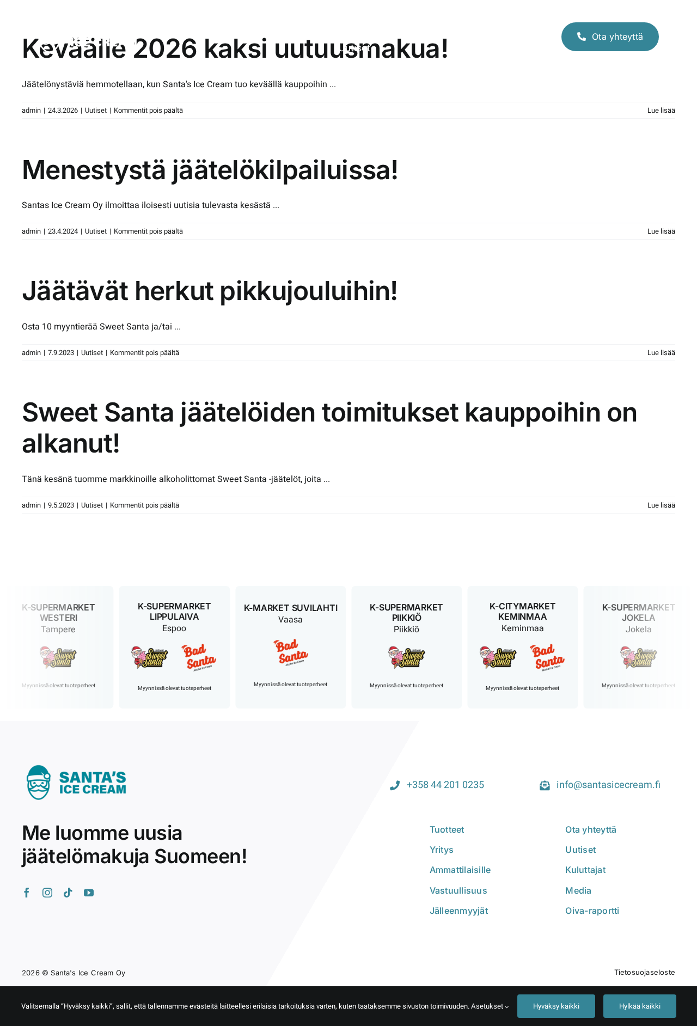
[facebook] (27, 892)
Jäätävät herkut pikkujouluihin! (210, 290)
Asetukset (488, 1006)
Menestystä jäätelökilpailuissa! (210, 170)
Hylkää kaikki (640, 1006)
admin (31, 110)
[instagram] (47, 892)
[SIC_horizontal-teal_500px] (76, 764)
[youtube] (89, 892)
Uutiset (96, 110)
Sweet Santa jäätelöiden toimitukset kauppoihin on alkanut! (330, 428)
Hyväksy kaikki (556, 1006)
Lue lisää (661, 110)
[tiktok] (68, 892)
